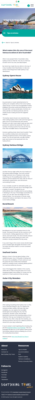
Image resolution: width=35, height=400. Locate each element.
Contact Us (4, 352)
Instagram (4, 370)
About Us (4, 349)
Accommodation (23, 352)
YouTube (4, 375)
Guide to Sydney (23, 356)
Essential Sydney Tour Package (16, 328)
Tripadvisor (4, 379)
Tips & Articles (22, 349)
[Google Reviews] (16, 1)
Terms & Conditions (24, 359)
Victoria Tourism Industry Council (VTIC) (18, 394)
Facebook (4, 372)
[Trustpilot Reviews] (18, 1)
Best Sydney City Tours (8, 354)
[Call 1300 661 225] (28, 5)
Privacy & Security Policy (25, 361)
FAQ (19, 354)
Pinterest (4, 377)
